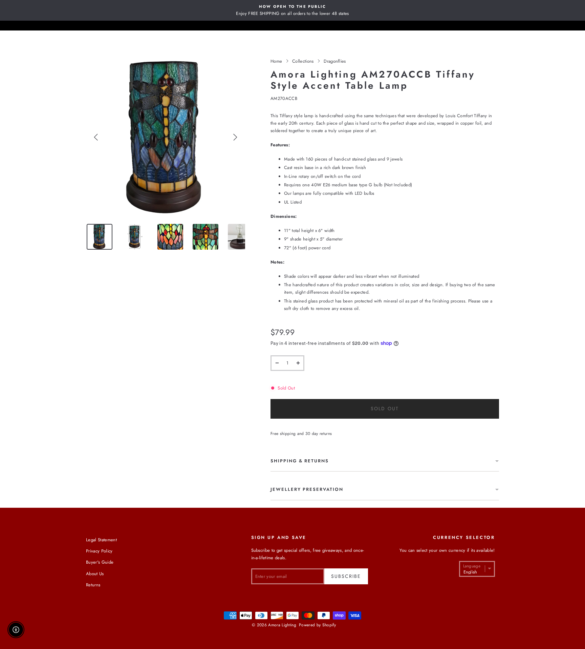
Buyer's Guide (99, 562)
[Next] (235, 137)
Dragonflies (335, 61)
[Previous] (96, 137)
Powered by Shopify (317, 625)
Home (276, 61)
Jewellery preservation (306, 489)
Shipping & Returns (299, 461)
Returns (93, 585)
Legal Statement (101, 540)
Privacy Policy (99, 551)
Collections (303, 61)
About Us (95, 573)
